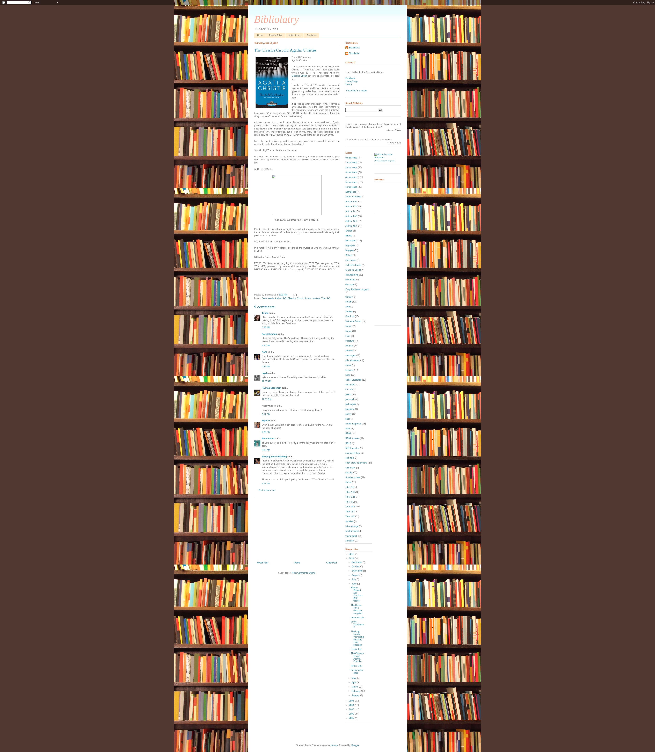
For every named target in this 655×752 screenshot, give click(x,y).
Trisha (265, 313)
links (347, 336)
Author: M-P (351, 216)
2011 (351, 554)
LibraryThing (351, 81)
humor (348, 331)
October (356, 566)
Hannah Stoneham (271, 388)
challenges (350, 260)
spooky (349, 472)
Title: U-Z (350, 516)
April (354, 682)
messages (350, 355)
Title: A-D (325, 298)
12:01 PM (266, 399)
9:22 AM (266, 366)
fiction (308, 298)
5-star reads (351, 182)
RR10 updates (352, 448)
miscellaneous (352, 360)
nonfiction (350, 384)
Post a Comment (266, 490)
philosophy (350, 404)
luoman (334, 745)
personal (349, 399)
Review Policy (275, 35)
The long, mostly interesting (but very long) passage (357, 638)
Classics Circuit (299, 76)
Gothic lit (349, 316)
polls (347, 419)
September (357, 570)
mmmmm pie (357, 617)
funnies (349, 311)
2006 (351, 714)
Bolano (348, 255)
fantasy (349, 297)
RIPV (348, 428)
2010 (351, 558)
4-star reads (351, 177)
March (355, 686)
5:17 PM (266, 414)
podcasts (349, 409)
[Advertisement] (296, 528)
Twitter (348, 84)
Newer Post (262, 562)
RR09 (348, 433)
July (354, 579)
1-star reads (351, 162)
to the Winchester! (357, 624)
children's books (353, 265)
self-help (349, 458)
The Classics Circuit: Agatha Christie (285, 50)
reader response (353, 423)
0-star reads (351, 157)
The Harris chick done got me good (356, 609)
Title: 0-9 (349, 487)
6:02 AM (266, 450)
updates (349, 521)
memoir (349, 350)
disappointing (351, 274)
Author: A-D (280, 298)
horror (348, 326)
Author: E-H (351, 206)
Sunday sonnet (352, 477)
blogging (349, 250)
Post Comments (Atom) (303, 573)
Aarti (264, 352)
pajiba (348, 394)
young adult (351, 536)
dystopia (349, 284)
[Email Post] (294, 294)
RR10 (348, 443)
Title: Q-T (350, 511)
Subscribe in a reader (356, 90)
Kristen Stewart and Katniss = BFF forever (357, 594)
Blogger (355, 745)
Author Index (294, 35)
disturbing (350, 279)
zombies (349, 540)
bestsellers (350, 240)
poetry (348, 414)
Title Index (311, 35)
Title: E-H (350, 497)
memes (349, 345)
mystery (316, 298)
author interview (353, 196)
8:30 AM (266, 327)
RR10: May (356, 665)
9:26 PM (266, 432)
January (356, 695)
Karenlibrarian (269, 334)
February (356, 691)
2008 (351, 705)
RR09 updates (352, 438)
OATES (349, 389)
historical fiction (353, 321)
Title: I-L (349, 502)
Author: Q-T (351, 221)
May (354, 678)
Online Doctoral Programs (384, 161)
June (354, 583)
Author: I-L (350, 211)
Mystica (266, 420)
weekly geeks (352, 531)
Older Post (331, 562)
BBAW (348, 235)
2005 (351, 718)
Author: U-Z (351, 226)
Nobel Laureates (353, 380)
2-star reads (351, 167)
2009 (351, 701)
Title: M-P (350, 506)
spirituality (350, 467)
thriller (348, 482)
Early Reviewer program (357, 289)
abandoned (350, 192)
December (357, 562)
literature (349, 340)
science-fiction (352, 453)
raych (265, 373)
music (348, 365)
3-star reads (268, 298)
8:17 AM (266, 483)
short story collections (356, 462)
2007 (351, 709)
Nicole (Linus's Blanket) (274, 456)
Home (260, 35)
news (348, 375)
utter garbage (351, 526)
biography (350, 245)
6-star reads (351, 187)
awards (348, 230)
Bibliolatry (276, 19)
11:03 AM (266, 381)
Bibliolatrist (268, 438)
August (355, 575)
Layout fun (356, 649)
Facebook (350, 78)
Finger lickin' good (357, 671)
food (347, 306)
